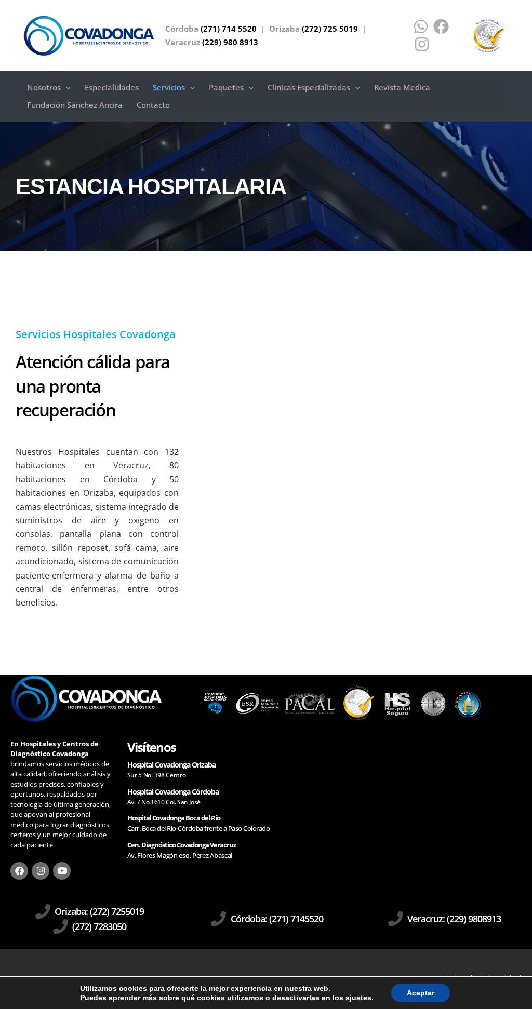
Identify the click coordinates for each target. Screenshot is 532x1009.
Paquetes (226, 87)
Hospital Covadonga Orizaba (171, 765)
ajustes (358, 997)
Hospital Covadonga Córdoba (173, 792)
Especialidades (112, 87)
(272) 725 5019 (330, 28)
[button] (66, 87)
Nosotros (44, 87)
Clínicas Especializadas (309, 87)
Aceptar (420, 993)
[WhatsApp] (421, 26)
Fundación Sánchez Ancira (75, 105)
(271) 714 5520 (229, 28)
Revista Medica (402, 87)
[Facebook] (441, 26)
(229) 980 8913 (230, 42)
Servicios (169, 87)
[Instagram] (422, 44)
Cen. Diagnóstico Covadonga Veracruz (181, 845)
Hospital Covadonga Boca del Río (173, 818)
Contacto (153, 105)
